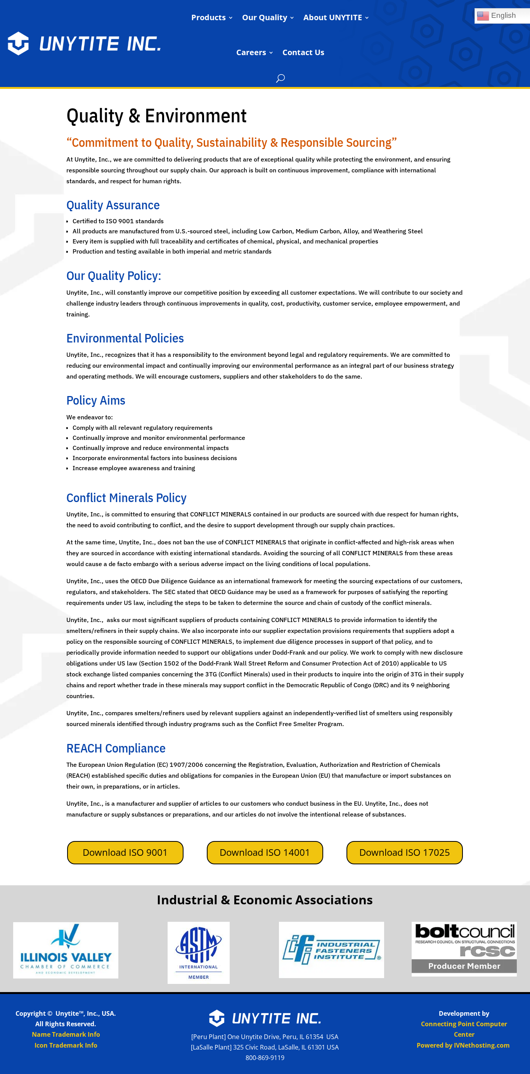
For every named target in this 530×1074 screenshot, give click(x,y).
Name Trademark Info (66, 1034)
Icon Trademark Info (66, 1045)
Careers (251, 52)
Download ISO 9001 (125, 852)
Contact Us (303, 52)
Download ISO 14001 (265, 852)
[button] (280, 78)
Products (208, 17)
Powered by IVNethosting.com (463, 1045)
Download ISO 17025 (404, 852)
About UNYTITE (332, 17)
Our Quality (264, 17)
